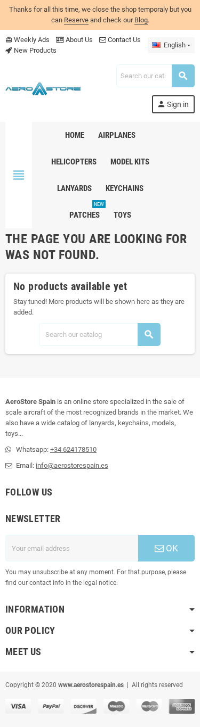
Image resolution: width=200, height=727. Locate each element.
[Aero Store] (43, 88)
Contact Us (123, 40)
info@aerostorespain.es (72, 465)
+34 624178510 (73, 449)
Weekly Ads (27, 40)
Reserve (76, 20)
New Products (34, 50)
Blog (141, 20)
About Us (78, 40)
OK (171, 548)
